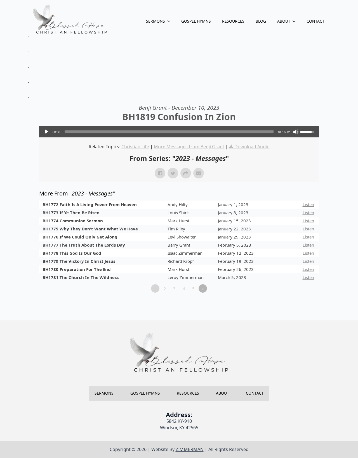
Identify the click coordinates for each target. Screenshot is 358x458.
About (283, 21)
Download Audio (252, 147)
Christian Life (135, 147)
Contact (315, 21)
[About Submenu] (295, 21)
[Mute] (296, 132)
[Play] (46, 132)
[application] (179, 131)
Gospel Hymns (196, 21)
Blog (261, 21)
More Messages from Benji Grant (189, 147)
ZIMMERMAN (190, 449)
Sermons (155, 21)
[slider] (169, 131)
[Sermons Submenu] (170, 21)
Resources (233, 21)
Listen (308, 204)
